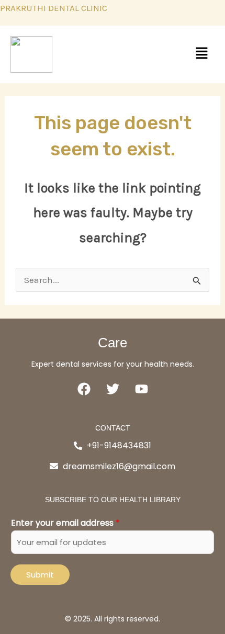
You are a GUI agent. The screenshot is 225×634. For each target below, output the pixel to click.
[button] (201, 53)
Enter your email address (65, 523)
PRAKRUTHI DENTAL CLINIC (53, 8)
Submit (40, 574)
